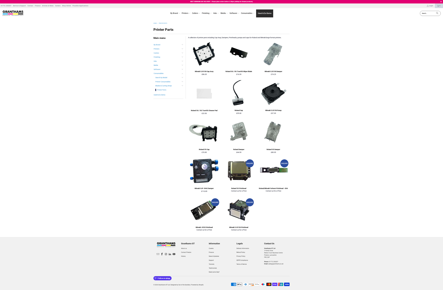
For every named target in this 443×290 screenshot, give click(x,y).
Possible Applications (80, 6)
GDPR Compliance (242, 260)
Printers (156, 49)
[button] (175, 13)
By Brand (157, 45)
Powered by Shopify (197, 285)
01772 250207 (6, 6)
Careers (58, 6)
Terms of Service (241, 264)
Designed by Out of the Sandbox (180, 285)
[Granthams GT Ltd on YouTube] (174, 254)
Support (211, 260)
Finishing (157, 57)
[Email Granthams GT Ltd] (158, 254)
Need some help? (214, 272)
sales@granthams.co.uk (275, 264)
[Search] (437, 13)
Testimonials (213, 268)
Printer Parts (161, 90)
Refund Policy (240, 252)
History (183, 256)
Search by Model (161, 77)
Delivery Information (242, 248)
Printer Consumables (162, 82)
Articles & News (48, 6)
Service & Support (19, 6)
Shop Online (66, 6)
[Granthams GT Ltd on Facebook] (162, 254)
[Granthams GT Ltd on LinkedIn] (170, 254)
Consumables (158, 73)
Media (156, 65)
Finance (37, 6)
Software (157, 69)
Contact (30, 6)
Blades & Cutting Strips (163, 86)
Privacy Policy (240, 256)
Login (431, 6)
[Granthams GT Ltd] (13, 13)
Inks (155, 61)
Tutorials (211, 264)
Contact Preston (186, 252)
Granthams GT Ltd (164, 285)
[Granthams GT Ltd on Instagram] (166, 254)
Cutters (156, 53)
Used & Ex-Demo (159, 95)
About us (184, 248)
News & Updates (214, 256)
